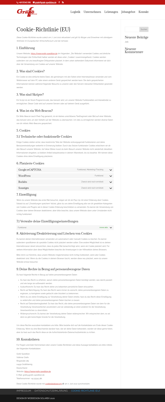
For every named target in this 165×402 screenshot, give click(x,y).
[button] (143, 29)
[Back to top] (162, 383)
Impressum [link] (23, 390)
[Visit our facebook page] (59, 2)
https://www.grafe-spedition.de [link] (44, 54)
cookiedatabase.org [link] (53, 384)
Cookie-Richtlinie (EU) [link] (85, 390)
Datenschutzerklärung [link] (51, 390)
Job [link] (126, 42)
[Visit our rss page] (63, 2)
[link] (44, 2)
